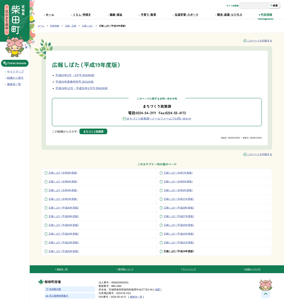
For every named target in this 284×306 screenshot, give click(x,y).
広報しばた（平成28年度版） (64, 216)
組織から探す (15, 77)
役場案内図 (55, 289)
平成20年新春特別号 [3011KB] (74, 81)
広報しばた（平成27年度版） (179, 216)
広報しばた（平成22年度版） (64, 242)
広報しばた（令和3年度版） (178, 190)
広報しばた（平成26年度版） (64, 225)
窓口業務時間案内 (58, 296)
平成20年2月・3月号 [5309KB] (74, 75)
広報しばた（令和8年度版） (63, 172)
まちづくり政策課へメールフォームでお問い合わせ (159, 118)
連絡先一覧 (62, 269)
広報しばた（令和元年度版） (179, 199)
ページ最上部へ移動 (265, 293)
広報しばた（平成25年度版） (179, 225)
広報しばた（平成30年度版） (64, 207)
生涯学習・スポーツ (187, 14)
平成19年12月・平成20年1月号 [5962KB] (81, 88)
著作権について (126, 269)
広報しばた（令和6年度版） (63, 181)
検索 (275, 5)
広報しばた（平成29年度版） (179, 207)
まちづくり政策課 (93, 131)
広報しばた (87, 26)
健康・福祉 (116, 14)
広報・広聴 (70, 26)
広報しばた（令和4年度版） (63, 190)
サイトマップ (15, 71)
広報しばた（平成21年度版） (179, 242)
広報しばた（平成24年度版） (64, 233)
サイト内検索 (232, 5)
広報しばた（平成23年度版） (179, 233)
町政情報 (266, 14)
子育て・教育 (148, 14)
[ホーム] (14, 20)
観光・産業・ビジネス (229, 14)
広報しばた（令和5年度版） (178, 181)
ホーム (50, 14)
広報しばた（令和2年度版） (63, 199)
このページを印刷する (259, 40)
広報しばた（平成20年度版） (64, 251)
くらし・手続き (82, 14)
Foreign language (17, 63)
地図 (157, 289)
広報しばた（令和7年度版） (178, 172)
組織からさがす (253, 269)
